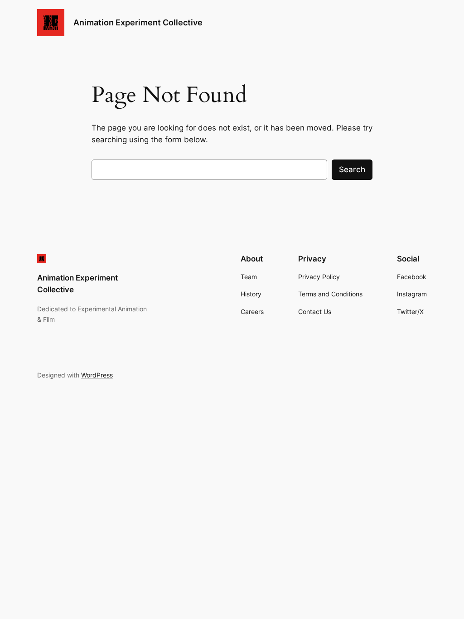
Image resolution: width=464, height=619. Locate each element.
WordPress (97, 375)
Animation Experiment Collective (138, 22)
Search (352, 169)
